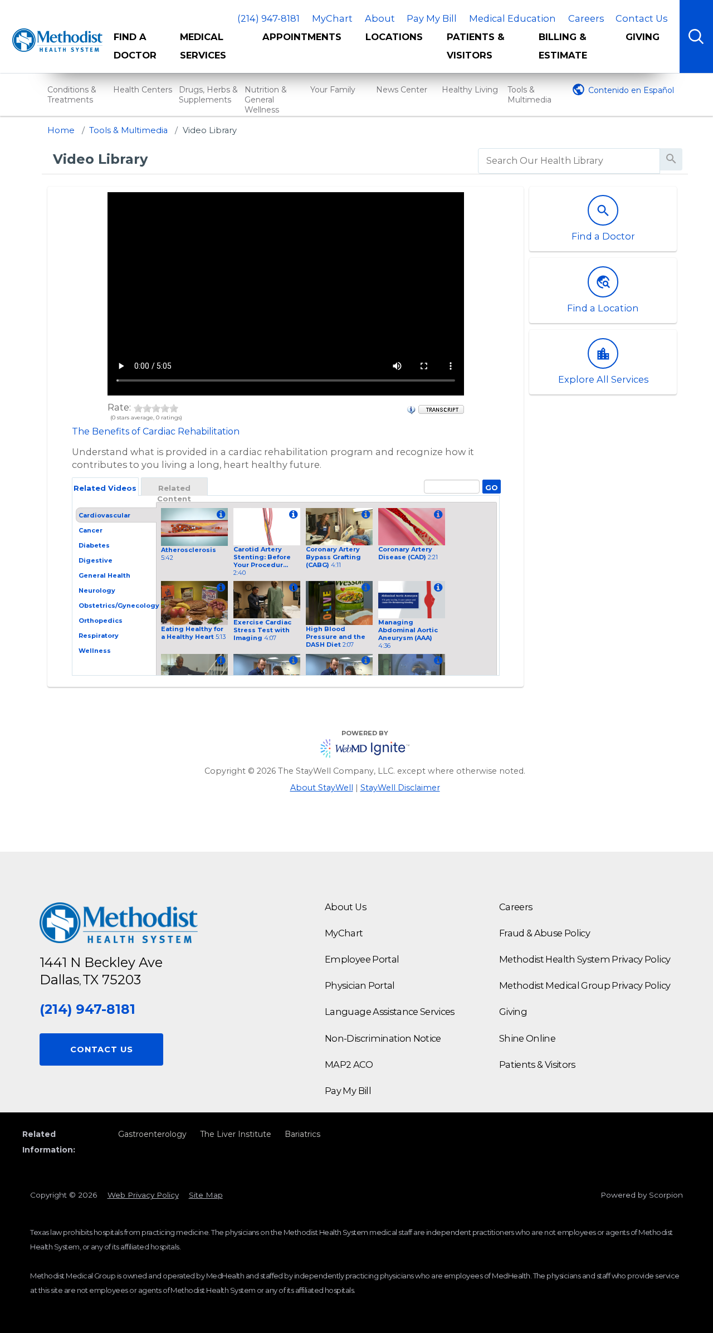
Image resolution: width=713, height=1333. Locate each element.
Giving (643, 36)
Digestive (96, 560)
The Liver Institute (235, 1134)
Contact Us (641, 18)
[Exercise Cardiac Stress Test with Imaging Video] (291, 588)
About (380, 18)
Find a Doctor (135, 46)
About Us (345, 906)
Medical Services (203, 46)
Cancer (90, 530)
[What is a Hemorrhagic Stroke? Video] (436, 661)
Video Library (210, 130)
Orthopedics (101, 620)
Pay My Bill (432, 18)
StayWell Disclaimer (400, 788)
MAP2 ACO (349, 1064)
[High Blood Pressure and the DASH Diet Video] (364, 588)
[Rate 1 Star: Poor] (138, 407)
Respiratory (99, 635)
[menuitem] (139, 50)
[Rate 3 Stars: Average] (156, 407)
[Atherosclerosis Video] (219, 515)
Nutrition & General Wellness (266, 100)
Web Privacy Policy (143, 1194)
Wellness (95, 651)
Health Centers (142, 90)
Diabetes (94, 545)
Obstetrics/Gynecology (119, 605)
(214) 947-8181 (268, 18)
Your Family (332, 90)
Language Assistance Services (390, 1011)
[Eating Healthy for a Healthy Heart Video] (219, 588)
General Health (104, 575)
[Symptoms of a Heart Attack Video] (219, 661)
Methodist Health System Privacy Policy (584, 959)
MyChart (332, 18)
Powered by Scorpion (641, 1194)
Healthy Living (470, 90)
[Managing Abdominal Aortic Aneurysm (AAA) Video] (436, 588)
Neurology (97, 590)
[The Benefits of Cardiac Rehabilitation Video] (291, 661)
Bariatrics (302, 1134)
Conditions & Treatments (71, 95)
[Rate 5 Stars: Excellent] (173, 407)
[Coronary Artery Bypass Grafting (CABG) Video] (364, 515)
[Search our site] (696, 36)
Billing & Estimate (563, 46)
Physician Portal (360, 985)
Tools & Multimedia (529, 95)
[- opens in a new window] (441, 408)
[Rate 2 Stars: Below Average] (147, 407)
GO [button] (490, 486)
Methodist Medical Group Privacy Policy (584, 985)
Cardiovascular (104, 515)
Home (61, 130)
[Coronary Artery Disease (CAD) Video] (436, 515)
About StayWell (321, 788)
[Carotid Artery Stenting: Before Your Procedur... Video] (291, 515)
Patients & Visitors (476, 46)
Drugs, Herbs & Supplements (208, 95)
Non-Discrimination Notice (383, 1038)
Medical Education (512, 18)
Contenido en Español (631, 90)
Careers (586, 18)
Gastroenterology (152, 1134)
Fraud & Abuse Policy (544, 933)
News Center (401, 90)
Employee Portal (362, 959)
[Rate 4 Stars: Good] (164, 407)
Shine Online (527, 1038)
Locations (394, 36)
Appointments (301, 36)
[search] (569, 161)
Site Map (206, 1194)
